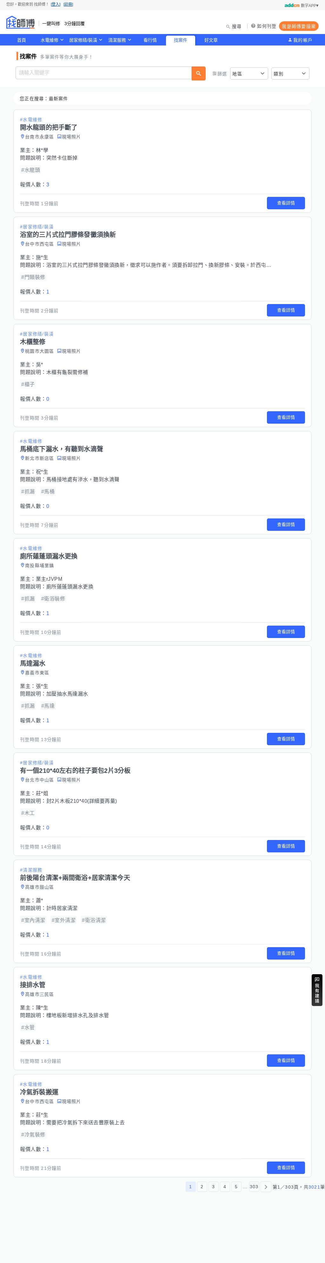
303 (254, 1186)
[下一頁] (266, 1186)
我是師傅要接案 (299, 26)
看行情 (150, 40)
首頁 (21, 40)
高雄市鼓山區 (39, 887)
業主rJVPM (49, 579)
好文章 (211, 40)
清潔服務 (117, 40)
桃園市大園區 (39, 351)
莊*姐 (42, 793)
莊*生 (42, 1115)
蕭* (39, 900)
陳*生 (42, 1007)
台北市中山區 (39, 779)
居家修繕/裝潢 (83, 40)
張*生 (42, 686)
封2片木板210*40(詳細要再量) (81, 801)
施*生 (42, 257)
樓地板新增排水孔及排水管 (77, 1015)
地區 (237, 73)
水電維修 (49, 40)
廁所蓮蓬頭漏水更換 (70, 586)
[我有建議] (317, 990)
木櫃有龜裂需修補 (67, 372)
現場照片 (71, 136)
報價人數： (34, 184)
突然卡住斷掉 (62, 158)
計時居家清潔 (62, 908)
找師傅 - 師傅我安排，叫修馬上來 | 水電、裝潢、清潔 (20, 22)
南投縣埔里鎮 (39, 565)
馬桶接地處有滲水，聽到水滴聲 (83, 479)
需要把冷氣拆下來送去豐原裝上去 (85, 1122)
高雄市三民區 (39, 994)
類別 (278, 73)
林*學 (42, 150)
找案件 (180, 40)
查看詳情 (286, 202)
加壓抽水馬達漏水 (67, 694)
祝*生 (42, 472)
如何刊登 (266, 26)
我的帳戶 (303, 40)
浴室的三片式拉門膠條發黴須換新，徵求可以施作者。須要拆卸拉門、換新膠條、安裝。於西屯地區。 (164, 265)
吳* (39, 364)
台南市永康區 (39, 136)
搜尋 (237, 26)
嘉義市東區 (37, 672)
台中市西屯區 (39, 243)
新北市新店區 (39, 458)
